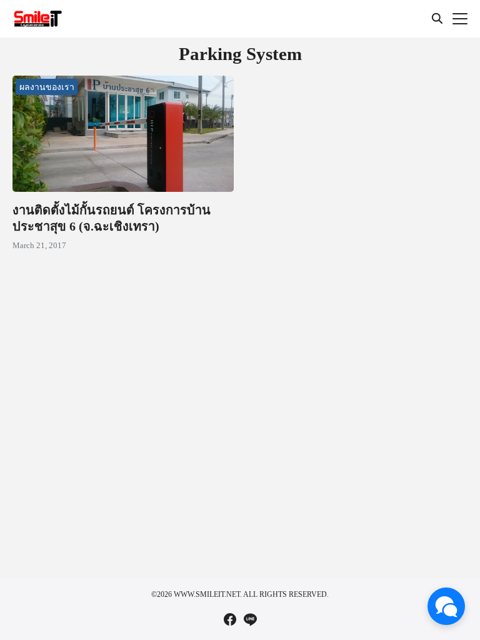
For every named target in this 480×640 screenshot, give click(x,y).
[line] (250, 619)
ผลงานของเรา (46, 86)
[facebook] (230, 619)
